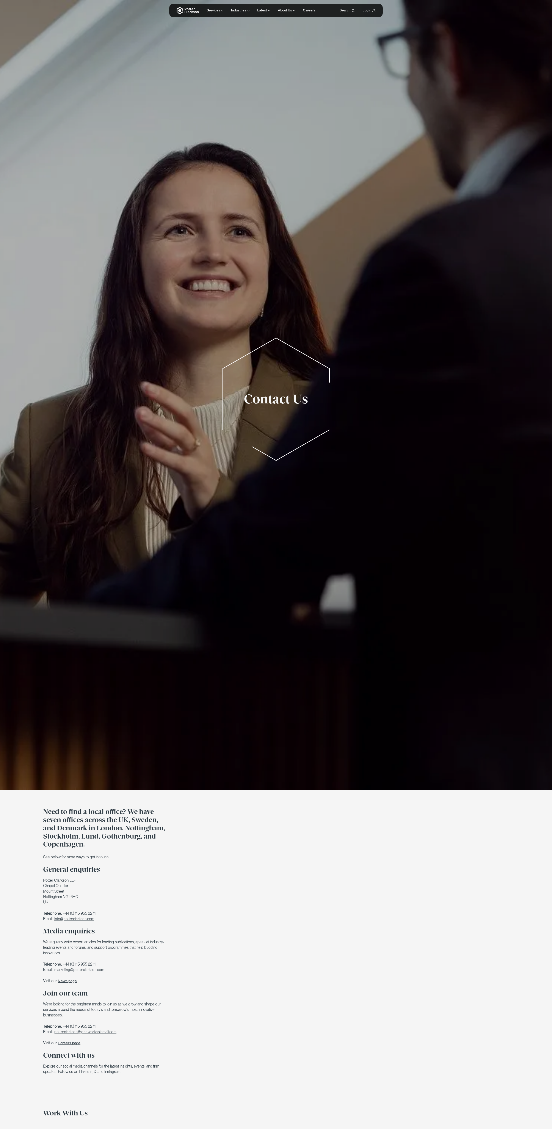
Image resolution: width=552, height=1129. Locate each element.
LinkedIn (85, 1071)
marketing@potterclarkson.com (79, 969)
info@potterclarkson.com (74, 918)
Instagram (112, 1071)
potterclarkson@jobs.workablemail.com (85, 1031)
